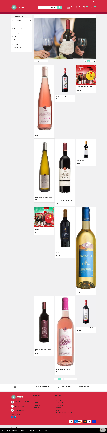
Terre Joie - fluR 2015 (61, 96)
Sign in (79, 6)
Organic (15, 36)
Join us (79, 8)
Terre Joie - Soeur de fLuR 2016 (85, 327)
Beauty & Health (17, 31)
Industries (16, 50)
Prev (56, 379)
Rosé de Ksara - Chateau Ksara (64, 369)
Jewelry (15, 25)
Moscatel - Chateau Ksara (83, 290)
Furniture (16, 44)
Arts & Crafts (17, 33)
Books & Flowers (18, 47)
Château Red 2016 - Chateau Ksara (65, 200)
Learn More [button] (47, 430)
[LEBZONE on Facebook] (12, 416)
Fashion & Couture (18, 28)
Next (75, 379)
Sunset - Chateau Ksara (41, 133)
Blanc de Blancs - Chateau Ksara (43, 197)
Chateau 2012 (80, 160)
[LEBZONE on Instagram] (15, 416)
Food (15, 39)
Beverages (16, 41)
